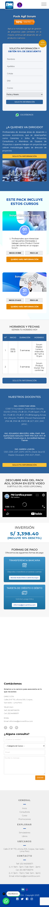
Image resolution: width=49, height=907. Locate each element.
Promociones (24, 819)
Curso (24, 815)
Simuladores (24, 832)
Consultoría (24, 812)
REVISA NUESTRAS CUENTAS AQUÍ (24, 578)
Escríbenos (26, 114)
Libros (24, 836)
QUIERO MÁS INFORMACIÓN (24, 259)
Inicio (24, 808)
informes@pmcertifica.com (24, 605)
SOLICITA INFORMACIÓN (24, 156)
